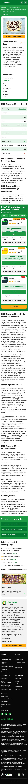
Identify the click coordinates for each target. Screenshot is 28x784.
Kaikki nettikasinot (5, 657)
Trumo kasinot (18, 686)
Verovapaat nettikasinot (7, 666)
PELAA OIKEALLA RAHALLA (15, 36)
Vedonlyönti (4, 678)
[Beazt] (5, 222)
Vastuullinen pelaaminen (7, 698)
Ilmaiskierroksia (18, 667)
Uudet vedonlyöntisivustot (6, 682)
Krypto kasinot (18, 689)
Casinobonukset (19, 657)
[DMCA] (19, 775)
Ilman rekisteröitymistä (17, 215)
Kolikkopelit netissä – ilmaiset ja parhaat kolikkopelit (13, 9)
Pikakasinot (4, 669)
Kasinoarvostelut (5, 671)
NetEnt (15, 553)
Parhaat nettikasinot (6, 659)
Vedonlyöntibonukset (6, 689)
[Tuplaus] (5, 250)
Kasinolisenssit (4, 701)
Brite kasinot (18, 683)
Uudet (4, 215)
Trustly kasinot (18, 681)
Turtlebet (3, 7)
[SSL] (22, 775)
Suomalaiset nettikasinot (4, 663)
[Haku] (22, 2)
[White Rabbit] (24, 593)
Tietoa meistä (4, 696)
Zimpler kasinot (18, 678)
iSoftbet (13, 559)
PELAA (14, 234)
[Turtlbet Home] (5, 2)
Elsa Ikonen (12, 602)
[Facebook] (2, 714)
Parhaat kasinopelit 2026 (14, 7)
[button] (14, 524)
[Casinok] (5, 279)
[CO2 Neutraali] (8, 775)
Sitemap (3, 706)
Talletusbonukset (19, 659)
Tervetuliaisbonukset (20, 662)
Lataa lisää (14, 307)
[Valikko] (25, 2)
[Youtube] (6, 714)
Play (14, 562)
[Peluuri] (2, 775)
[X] (10, 714)
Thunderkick (6, 80)
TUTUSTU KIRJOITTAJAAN (14, 645)
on (16, 562)
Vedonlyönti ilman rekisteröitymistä (5, 686)
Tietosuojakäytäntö (6, 704)
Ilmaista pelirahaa (19, 665)
